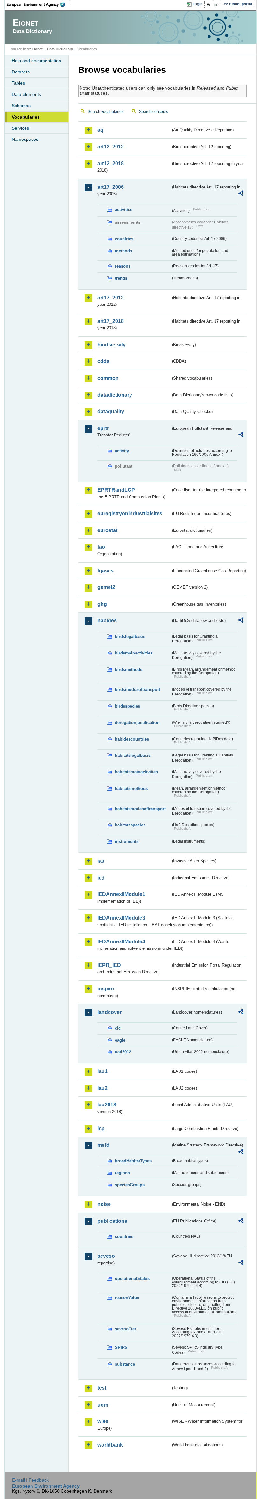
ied (101, 877)
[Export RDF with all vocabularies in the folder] (240, 194)
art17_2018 (110, 321)
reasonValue (127, 1297)
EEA (38, 4)
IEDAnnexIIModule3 (121, 918)
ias (100, 861)
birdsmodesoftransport (137, 689)
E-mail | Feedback (30, 1479)
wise (102, 1421)
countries (124, 238)
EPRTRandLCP (116, 490)
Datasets (21, 71)
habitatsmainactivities (136, 772)
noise (104, 1204)
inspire (105, 988)
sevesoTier (125, 1328)
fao (101, 547)
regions (122, 1172)
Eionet (37, 49)
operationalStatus (132, 1278)
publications (112, 1221)
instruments (126, 841)
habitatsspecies (130, 825)
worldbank (110, 1445)
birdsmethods (128, 669)
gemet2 (106, 587)
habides (107, 620)
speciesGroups (130, 1184)
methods (123, 251)
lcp (101, 1128)
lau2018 (106, 1104)
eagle (120, 1040)
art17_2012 (110, 297)
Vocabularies (26, 117)
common (108, 378)
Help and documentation (36, 60)
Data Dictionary (60, 49)
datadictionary (114, 395)
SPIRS (121, 1347)
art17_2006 (110, 187)
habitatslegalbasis (133, 755)
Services (20, 128)
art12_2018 (110, 163)
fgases (105, 570)
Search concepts (153, 111)
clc (118, 1028)
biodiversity (111, 344)
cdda (103, 361)
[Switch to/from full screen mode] (217, 4)
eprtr (103, 428)
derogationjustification (137, 722)
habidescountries (132, 739)
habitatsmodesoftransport (140, 808)
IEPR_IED (109, 965)
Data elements (26, 94)
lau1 (102, 1071)
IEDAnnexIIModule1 (121, 894)
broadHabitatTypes (133, 1161)
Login (197, 4)
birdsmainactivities (133, 653)
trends (121, 278)
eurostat (107, 530)
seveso (106, 1256)
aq (100, 130)
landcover (109, 1012)
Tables (18, 83)
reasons (122, 266)
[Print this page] (209, 4)
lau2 (102, 1088)
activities (123, 209)
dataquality (110, 411)
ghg (102, 604)
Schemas (21, 105)
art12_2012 (110, 146)
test (101, 1388)
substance (125, 1364)
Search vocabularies (105, 111)
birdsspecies (127, 706)
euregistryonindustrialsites (129, 513)
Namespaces (25, 139)
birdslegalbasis (130, 636)
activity (122, 450)
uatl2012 (123, 1052)
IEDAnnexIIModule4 (121, 941)
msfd (103, 1145)
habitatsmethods (131, 788)
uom (102, 1404)
